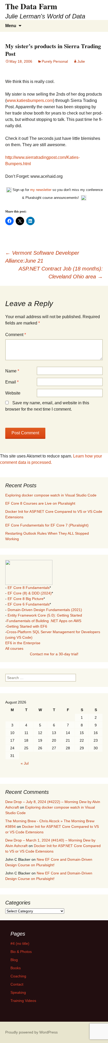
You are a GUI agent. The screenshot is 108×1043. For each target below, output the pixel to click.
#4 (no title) (19, 943)
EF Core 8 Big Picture (26, 599)
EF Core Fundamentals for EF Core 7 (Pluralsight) (47, 525)
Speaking (18, 992)
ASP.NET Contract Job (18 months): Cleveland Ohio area (61, 272)
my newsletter (40, 190)
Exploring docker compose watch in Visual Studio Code (50, 495)
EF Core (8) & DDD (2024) (30, 593)
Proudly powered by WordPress (31, 1032)
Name (12, 371)
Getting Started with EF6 (27, 626)
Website (12, 393)
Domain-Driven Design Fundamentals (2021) (45, 610)
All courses (14, 648)
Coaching (18, 976)
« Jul (25, 763)
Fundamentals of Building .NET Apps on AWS (44, 621)
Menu (10, 25)
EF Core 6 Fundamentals (29, 604)
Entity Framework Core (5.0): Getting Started (45, 615)
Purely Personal (55, 61)
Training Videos (23, 1000)
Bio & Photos (21, 951)
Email (12, 382)
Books (15, 968)
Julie (81, 61)
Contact (16, 984)
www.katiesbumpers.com (30, 100)
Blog (14, 960)
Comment (15, 334)
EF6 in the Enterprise (22, 643)
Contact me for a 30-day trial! (54, 654)
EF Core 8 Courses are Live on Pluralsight (40, 503)
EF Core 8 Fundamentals (29, 588)
